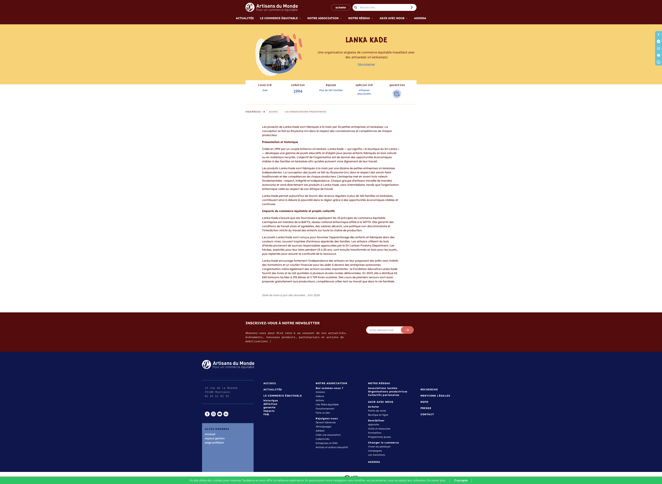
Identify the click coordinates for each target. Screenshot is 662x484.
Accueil (270, 383)
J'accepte (461, 480)
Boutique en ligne (378, 414)
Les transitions (376, 454)
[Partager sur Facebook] (658, 34)
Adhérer (320, 430)
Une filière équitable (327, 404)
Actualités (245, 18)
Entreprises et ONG (327, 443)
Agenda (420, 18)
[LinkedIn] (658, 41)
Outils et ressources (379, 428)
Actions (320, 400)
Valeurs (320, 396)
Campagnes (375, 450)
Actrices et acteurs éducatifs (332, 447)
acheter (340, 7)
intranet (210, 434)
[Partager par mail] (658, 55)
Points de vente (377, 410)
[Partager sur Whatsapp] (658, 48)
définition (270, 404)
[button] (658, 62)
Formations (374, 432)
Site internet (366, 64)
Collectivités (322, 439)
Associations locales (382, 388)
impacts (269, 410)
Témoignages (323, 426)
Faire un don (323, 412)
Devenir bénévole (326, 422)
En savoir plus (436, 480)
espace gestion (215, 438)
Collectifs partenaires (383, 395)
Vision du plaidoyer (379, 446)
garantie (269, 407)
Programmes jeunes (379, 436)
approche (373, 424)
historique (270, 400)
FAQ (266, 414)
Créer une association (328, 434)
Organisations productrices (387, 391)
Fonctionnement (325, 408)
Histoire (320, 392)
